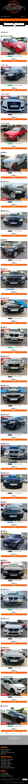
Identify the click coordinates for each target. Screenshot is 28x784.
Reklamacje (3, 754)
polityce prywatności (10, 780)
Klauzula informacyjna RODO (8, 752)
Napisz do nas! (11, 782)
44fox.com (22, 782)
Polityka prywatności (6, 749)
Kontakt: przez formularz (7, 776)
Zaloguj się (24, 16)
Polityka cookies (5, 751)
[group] (14, 7)
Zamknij (24, 779)
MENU (2, 20)
